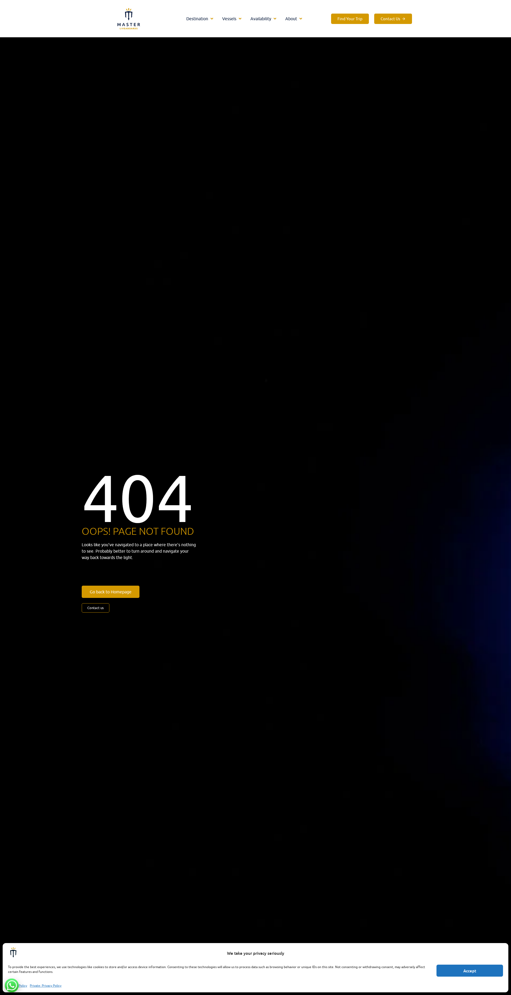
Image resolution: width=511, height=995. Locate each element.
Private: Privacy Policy (45, 986)
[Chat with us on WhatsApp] (12, 985)
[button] (200, 18)
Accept (469, 970)
